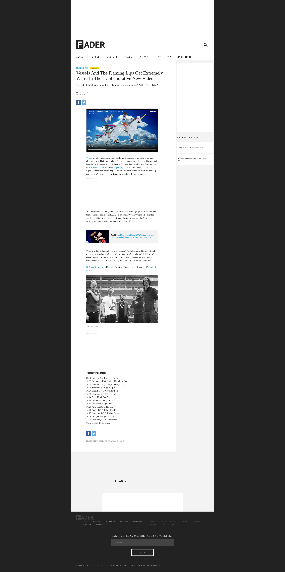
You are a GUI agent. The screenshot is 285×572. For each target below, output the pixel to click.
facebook (182, 57)
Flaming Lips (99, 167)
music (79, 68)
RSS (173, 524)
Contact (86, 521)
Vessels (89, 158)
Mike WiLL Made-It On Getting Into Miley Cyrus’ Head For (133, 236)
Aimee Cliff (83, 92)
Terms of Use (110, 521)
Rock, (101, 441)
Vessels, (108, 441)
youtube (186, 57)
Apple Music (196, 521)
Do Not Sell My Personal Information (144, 565)
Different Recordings (95, 267)
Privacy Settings (120, 565)
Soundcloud (154, 524)
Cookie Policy (138, 521)
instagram (190, 57)
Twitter (178, 57)
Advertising (97, 521)
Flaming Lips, (92, 441)
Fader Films (100, 524)
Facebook (162, 521)
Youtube (173, 521)
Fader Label (87, 524)
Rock (86, 68)
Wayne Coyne (119, 167)
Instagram (184, 521)
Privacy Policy (124, 521)
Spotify (165, 524)
